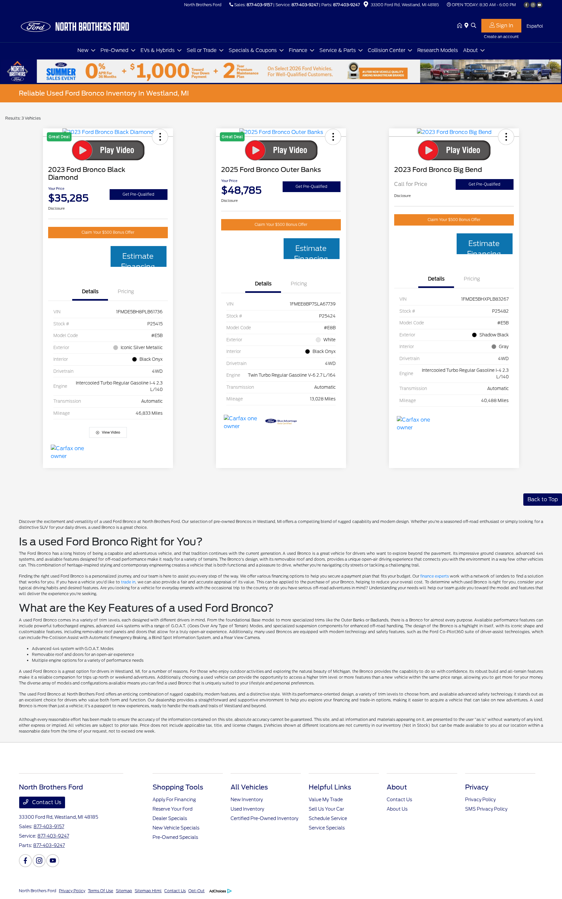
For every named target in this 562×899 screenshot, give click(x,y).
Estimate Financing (138, 259)
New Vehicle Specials (176, 827)
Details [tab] (90, 291)
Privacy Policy (480, 799)
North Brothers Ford (37, 890)
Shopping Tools (178, 787)
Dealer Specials (170, 818)
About (397, 787)
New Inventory (247, 799)
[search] (473, 26)
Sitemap (124, 890)
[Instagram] (533, 5)
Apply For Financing (174, 799)
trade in (128, 582)
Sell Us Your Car (326, 809)
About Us (397, 809)
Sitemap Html (148, 890)
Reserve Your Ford (173, 809)
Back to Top (543, 499)
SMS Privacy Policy (486, 809)
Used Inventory (247, 809)
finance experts (434, 576)
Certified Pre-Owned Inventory (264, 818)
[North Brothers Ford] (75, 25)
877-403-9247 (304, 4)
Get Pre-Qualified (138, 194)
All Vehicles (249, 787)
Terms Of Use (100, 890)
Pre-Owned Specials (175, 837)
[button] (506, 137)
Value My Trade (326, 799)
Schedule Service (328, 818)
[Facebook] (526, 5)
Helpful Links (330, 787)
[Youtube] (539, 5)
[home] (460, 26)
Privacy (476, 787)
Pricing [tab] (126, 291)
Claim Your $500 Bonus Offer (108, 232)
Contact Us (46, 802)
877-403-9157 (259, 4)
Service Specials (327, 827)
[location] (366, 5)
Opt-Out (196, 890)
